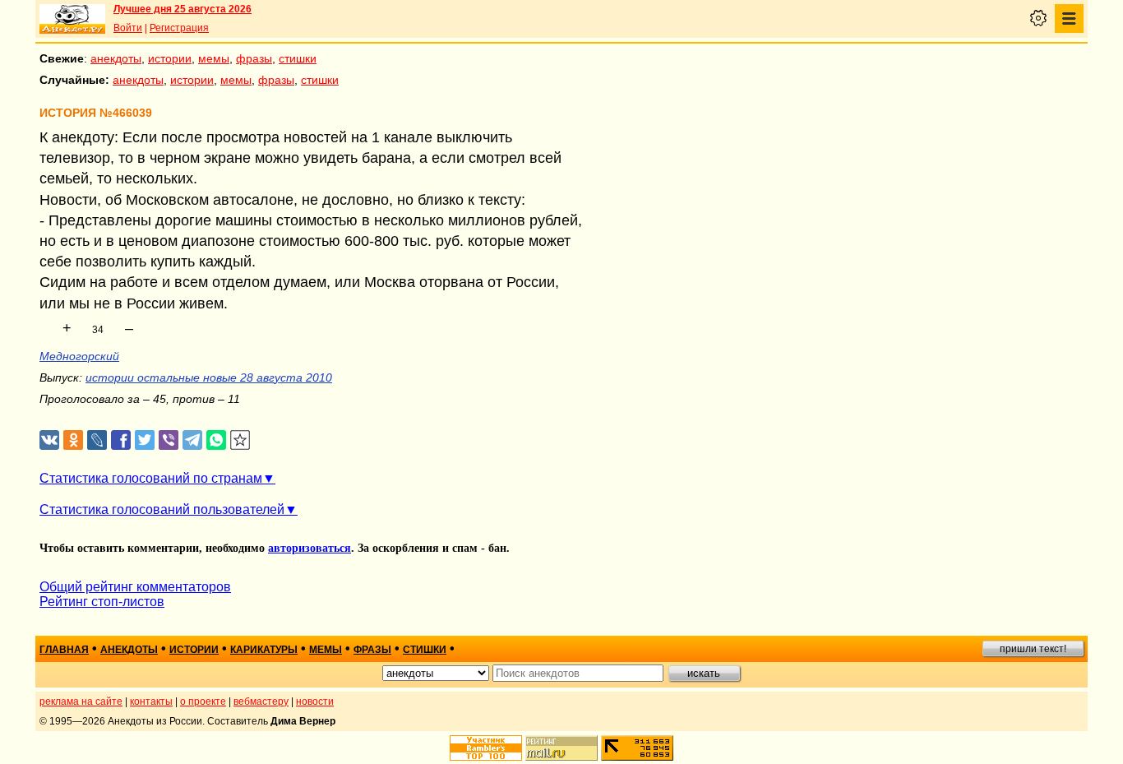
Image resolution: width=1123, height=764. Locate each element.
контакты (151, 701)
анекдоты (115, 58)
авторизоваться (309, 548)
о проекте (203, 701)
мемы (213, 58)
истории (170, 58)
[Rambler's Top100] (486, 748)
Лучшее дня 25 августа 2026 (182, 9)
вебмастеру (261, 701)
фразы (254, 58)
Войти (127, 28)
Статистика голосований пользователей (161, 509)
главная (64, 649)
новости (315, 701)
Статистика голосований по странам (150, 478)
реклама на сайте (80, 701)
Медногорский (79, 356)
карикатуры (264, 649)
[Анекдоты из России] (72, 19)
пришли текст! (1033, 649)
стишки (298, 58)
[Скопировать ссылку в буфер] (240, 440)
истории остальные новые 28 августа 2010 (208, 377)
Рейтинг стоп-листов (101, 602)
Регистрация (179, 28)
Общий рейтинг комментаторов (135, 587)
